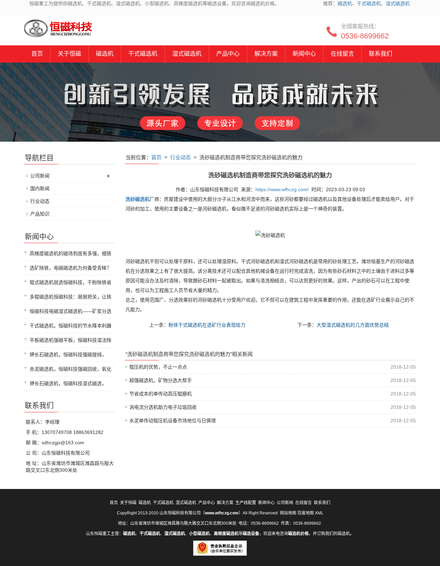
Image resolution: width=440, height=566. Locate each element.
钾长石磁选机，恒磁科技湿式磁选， (68, 383)
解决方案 (266, 54)
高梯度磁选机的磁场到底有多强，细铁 (70, 253)
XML (319, 513)
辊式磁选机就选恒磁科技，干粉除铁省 (70, 282)
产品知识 (40, 214)
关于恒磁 (69, 54)
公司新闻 (40, 175)
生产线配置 (245, 502)
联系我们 (380, 54)
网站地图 (288, 513)
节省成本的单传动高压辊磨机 (160, 393)
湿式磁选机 (398, 3)
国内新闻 (40, 188)
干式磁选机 (369, 3)
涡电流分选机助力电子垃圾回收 (163, 407)
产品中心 (228, 54)
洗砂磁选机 (137, 199)
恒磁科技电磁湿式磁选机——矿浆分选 (70, 311)
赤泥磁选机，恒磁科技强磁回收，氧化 (70, 369)
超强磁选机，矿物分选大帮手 (160, 380)
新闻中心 (304, 54)
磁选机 (345, 3)
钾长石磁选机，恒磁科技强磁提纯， (68, 354)
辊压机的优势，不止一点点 (158, 367)
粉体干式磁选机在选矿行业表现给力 (206, 325)
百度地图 (305, 513)
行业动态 (180, 157)
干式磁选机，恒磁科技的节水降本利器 (70, 325)
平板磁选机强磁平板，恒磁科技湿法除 (70, 340)
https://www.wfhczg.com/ (282, 189)
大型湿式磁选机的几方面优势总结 (353, 325)
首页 (37, 54)
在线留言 (342, 54)
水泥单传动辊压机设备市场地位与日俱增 (172, 420)
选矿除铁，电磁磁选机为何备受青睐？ (70, 268)
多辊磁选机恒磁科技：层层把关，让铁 (70, 297)
